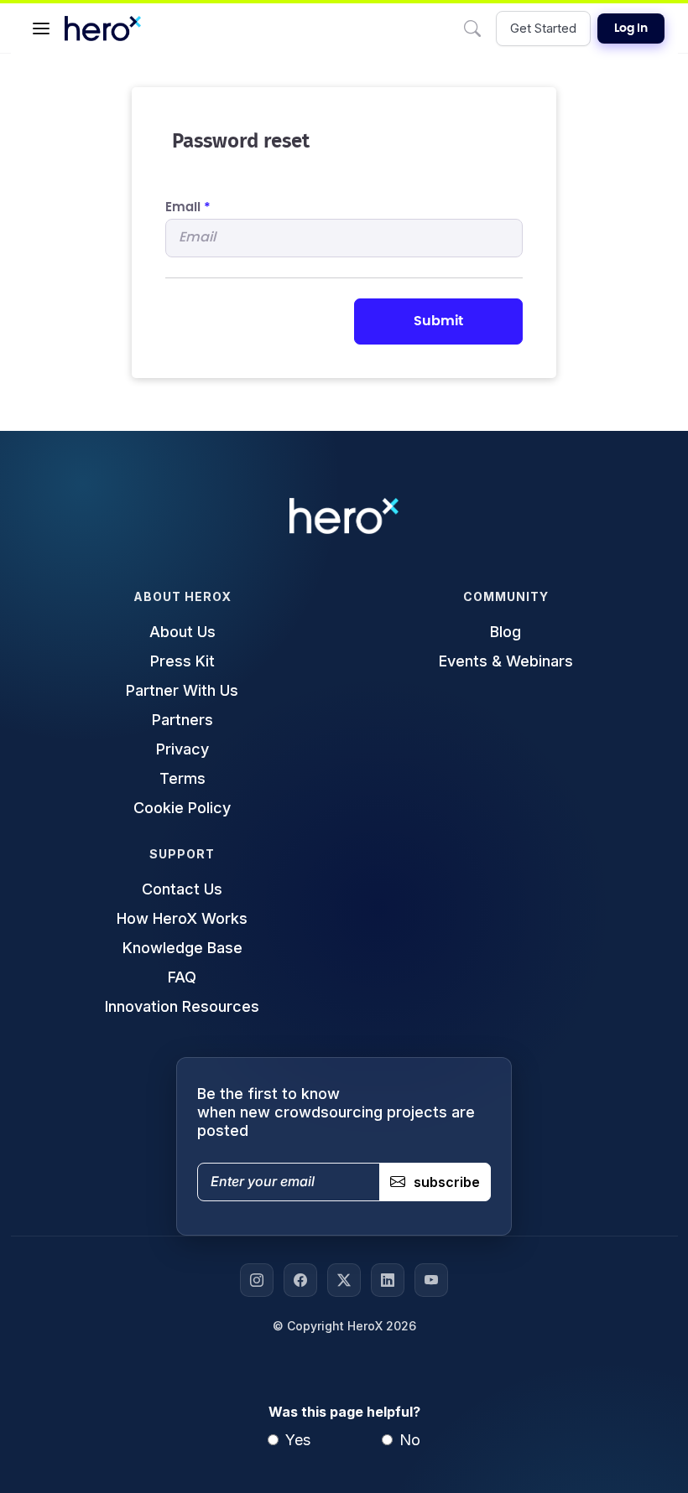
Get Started (543, 28)
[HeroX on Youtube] (431, 1280)
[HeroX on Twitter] (344, 1280)
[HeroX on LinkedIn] (387, 1280)
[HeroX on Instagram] (257, 1280)
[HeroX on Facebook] (300, 1280)
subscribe (447, 1182)
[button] (41, 28)
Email (188, 207)
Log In (631, 28)
